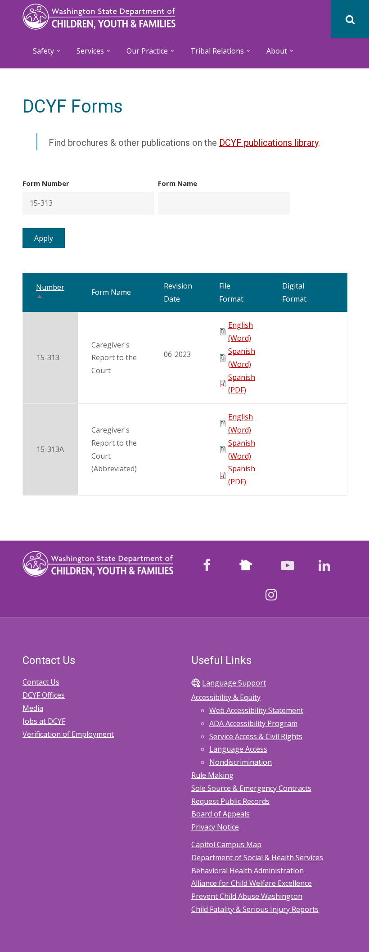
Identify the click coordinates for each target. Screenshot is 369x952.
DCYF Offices (43, 695)
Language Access (238, 749)
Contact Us (40, 682)
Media (32, 708)
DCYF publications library (268, 142)
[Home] (99, 16)
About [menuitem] (272, 54)
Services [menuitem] (85, 54)
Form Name (177, 183)
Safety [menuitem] (38, 54)
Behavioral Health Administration (247, 870)
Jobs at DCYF (43, 721)
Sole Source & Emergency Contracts (251, 788)
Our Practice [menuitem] (142, 54)
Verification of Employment (68, 734)
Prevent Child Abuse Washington (246, 896)
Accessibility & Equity (226, 697)
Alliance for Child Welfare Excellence (251, 883)
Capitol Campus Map (226, 844)
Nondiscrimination (240, 762)
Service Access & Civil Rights (255, 736)
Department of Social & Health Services (257, 857)
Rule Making (212, 775)
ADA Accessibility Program (253, 723)
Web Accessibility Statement (256, 710)
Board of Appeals (220, 814)
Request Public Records (230, 801)
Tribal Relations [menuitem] (212, 54)
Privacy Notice (215, 827)
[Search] (350, 19)
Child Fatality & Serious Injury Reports (255, 909)
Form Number (45, 183)
